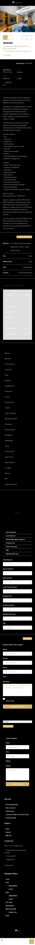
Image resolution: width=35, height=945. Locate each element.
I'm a (4, 676)
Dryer (6, 375)
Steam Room (9, 457)
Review (8, 766)
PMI (4, 623)
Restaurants (9, 440)
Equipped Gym (9, 386)
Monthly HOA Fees (9, 614)
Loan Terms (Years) (10, 587)
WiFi (6, 479)
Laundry (7, 408)
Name (5, 649)
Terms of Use (10, 701)
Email (5, 667)
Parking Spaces (10, 430)
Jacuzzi (7, 397)
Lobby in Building (10, 413)
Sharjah (8, 832)
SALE (7, 882)
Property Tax (7, 596)
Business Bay (10, 811)
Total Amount (7, 560)
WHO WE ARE (10, 906)
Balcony (7, 353)
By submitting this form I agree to (16, 700)
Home (8, 879)
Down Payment (8, 569)
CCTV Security (9, 364)
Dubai (7, 829)
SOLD (11, 43)
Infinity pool (8, 391)
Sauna (7, 446)
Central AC (8, 369)
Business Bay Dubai (12, 804)
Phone (5, 658)
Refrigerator (9, 435)
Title (7, 752)
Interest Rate (7, 578)
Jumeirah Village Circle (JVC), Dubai (17, 814)
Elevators (8, 380)
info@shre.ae (10, 859)
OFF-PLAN (9, 902)
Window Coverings (11, 484)
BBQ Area (8, 359)
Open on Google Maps (25, 237)
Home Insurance (8, 605)
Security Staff (9, 451)
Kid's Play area (9, 402)
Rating (8, 761)
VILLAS (11, 889)
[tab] (5, 37)
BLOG (7, 916)
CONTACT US (13, 912)
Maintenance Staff (11, 419)
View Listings (27, 638)
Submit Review (18, 784)
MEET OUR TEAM (11, 909)
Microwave (8, 424)
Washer (7, 473)
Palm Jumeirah (10, 808)
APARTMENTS (13, 886)
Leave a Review (8, 726)
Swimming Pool (10, 462)
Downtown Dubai (11, 818)
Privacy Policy (8, 865)
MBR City (8, 835)
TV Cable (8, 468)
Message (6, 681)
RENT (7, 892)
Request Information (17, 706)
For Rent (6, 43)
